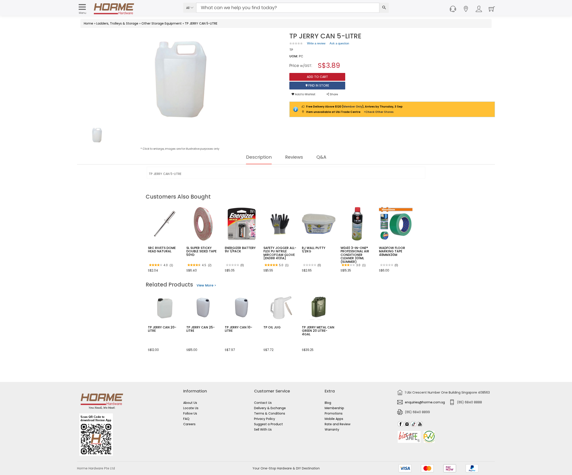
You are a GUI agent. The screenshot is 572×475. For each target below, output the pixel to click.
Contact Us (263, 402)
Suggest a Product (268, 424)
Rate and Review (337, 424)
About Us (190, 402)
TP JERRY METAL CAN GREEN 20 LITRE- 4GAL (318, 330)
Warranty (332, 429)
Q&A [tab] (321, 157)
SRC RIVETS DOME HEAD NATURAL (162, 249)
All (188, 8)
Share (333, 94)
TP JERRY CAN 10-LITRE (238, 329)
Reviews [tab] (294, 157)
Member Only (352, 106)
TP (291, 50)
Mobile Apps (334, 419)
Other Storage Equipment (161, 23)
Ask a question (339, 43)
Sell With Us (263, 429)
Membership (334, 408)
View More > (206, 285)
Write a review (316, 44)
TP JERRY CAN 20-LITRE (162, 329)
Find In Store (318, 85)
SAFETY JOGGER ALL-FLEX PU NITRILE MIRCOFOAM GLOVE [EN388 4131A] (279, 253)
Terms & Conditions (269, 413)
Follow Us (190, 413)
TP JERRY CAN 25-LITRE (200, 329)
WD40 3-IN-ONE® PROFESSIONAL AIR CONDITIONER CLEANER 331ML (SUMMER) (355, 255)
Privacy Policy (264, 419)
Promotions (334, 413)
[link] (296, 43)
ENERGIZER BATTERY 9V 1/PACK (240, 249)
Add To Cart (317, 77)
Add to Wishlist (304, 94)
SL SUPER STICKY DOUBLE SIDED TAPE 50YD (201, 251)
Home (88, 23)
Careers (189, 424)
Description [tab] (259, 157)
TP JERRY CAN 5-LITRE (201, 23)
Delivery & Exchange (270, 408)
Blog (328, 402)
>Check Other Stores (378, 112)
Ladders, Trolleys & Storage (117, 23)
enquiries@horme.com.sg (425, 402)
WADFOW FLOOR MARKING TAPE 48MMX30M (392, 251)
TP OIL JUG (272, 327)
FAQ (186, 419)
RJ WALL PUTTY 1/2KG (313, 249)
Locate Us (190, 408)
